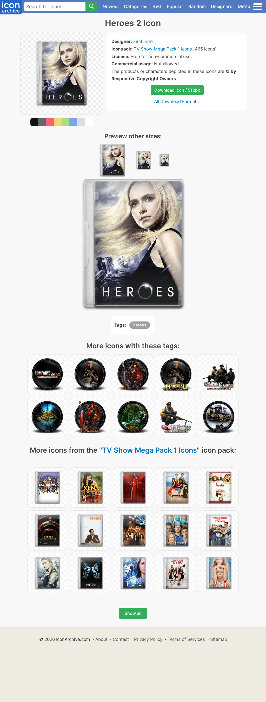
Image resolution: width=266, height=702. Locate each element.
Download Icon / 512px (177, 90)
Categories (135, 6)
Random (197, 6)
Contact (121, 639)
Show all (133, 613)
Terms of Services (186, 639)
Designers (221, 6)
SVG (157, 6)
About (101, 639)
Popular (175, 6)
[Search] (91, 6)
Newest (111, 6)
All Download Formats (176, 101)
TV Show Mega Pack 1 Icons (163, 49)
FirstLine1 (143, 41)
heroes (139, 324)
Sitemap (218, 639)
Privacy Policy (148, 639)
